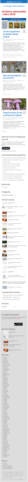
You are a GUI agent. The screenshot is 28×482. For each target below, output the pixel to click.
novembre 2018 (6, 398)
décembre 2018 (6, 396)
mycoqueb (5, 295)
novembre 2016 (6, 418)
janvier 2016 (5, 428)
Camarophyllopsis (6, 54)
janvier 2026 (5, 362)
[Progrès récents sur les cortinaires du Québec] (14, 104)
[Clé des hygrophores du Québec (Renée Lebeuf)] (14, 23)
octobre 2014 (5, 447)
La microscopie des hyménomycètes (15, 258)
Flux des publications (7, 466)
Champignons (6, 94)
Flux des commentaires (8, 467)
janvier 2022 (5, 378)
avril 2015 (5, 439)
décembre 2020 (6, 384)
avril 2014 (5, 454)
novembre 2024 (6, 369)
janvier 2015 (5, 443)
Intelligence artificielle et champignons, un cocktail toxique (16, 237)
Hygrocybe (21, 55)
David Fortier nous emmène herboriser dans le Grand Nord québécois (16, 246)
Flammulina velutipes (11, 250)
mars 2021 (5, 382)
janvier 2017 (5, 416)
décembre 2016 (6, 417)
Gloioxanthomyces (6, 55)
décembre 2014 (6, 445)
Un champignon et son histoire (13, 254)
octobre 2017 (5, 408)
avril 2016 (5, 424)
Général (18, 117)
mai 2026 (5, 358)
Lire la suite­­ (22, 50)
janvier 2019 (5, 395)
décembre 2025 (6, 364)
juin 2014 (5, 452)
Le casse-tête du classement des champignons (14, 224)
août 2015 (5, 434)
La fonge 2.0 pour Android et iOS (16, 295)
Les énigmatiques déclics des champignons (16, 215)
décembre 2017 (6, 405)
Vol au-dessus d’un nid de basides (14, 287)
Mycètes (9, 94)
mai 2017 (5, 411)
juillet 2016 (5, 421)
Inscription (5, 463)
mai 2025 (5, 366)
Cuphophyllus (15, 54)
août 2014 (5, 450)
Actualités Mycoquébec (20, 39)
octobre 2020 (5, 386)
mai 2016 (5, 422)
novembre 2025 (6, 365)
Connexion (5, 464)
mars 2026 (5, 360)
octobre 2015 (5, 432)
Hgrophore (10, 55)
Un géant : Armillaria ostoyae (13, 219)
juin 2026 (5, 357)
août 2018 (5, 399)
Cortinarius (5, 131)
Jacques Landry (7, 39)
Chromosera (11, 54)
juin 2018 (5, 400)
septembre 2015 (6, 433)
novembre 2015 (6, 430)
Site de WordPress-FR (7, 468)
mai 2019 (5, 392)
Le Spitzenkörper (11, 202)
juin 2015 (5, 437)
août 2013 (5, 456)
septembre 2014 (6, 449)
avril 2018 (5, 401)
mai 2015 (5, 438)
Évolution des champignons (13, 232)
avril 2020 (5, 388)
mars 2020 (5, 390)
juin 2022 (5, 377)
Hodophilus (14, 55)
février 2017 (5, 415)
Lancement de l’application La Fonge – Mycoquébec (15, 207)
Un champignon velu (11, 211)
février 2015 (5, 442)
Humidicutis (18, 55)
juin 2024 (5, 371)
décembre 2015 (6, 429)
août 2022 (5, 375)
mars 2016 (5, 425)
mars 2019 (5, 394)
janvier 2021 (5, 383)
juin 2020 (5, 387)
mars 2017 (5, 413)
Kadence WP (20, 479)
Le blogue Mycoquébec (14, 6)
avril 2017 (5, 412)
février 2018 (5, 404)
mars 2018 (5, 403)
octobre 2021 (5, 379)
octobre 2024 (5, 370)
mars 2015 (5, 441)
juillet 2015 (5, 435)
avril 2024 (5, 373)
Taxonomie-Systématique (7, 40)
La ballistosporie (10, 271)
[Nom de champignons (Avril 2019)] (14, 66)
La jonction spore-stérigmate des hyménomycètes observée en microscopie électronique (13, 277)
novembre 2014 (6, 446)
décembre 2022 (6, 374)
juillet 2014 (5, 451)
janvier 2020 (5, 391)
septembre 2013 (6, 455)
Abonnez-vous (6, 148)
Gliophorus (19, 54)
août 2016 (5, 420)
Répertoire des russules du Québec (14, 228)
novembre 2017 (6, 407)
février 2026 (5, 361)
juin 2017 (5, 409)
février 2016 (5, 426)
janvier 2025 (5, 367)
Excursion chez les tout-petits (13, 241)
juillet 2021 (5, 381)
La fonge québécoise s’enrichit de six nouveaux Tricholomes (15, 267)
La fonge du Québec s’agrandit (13, 262)
